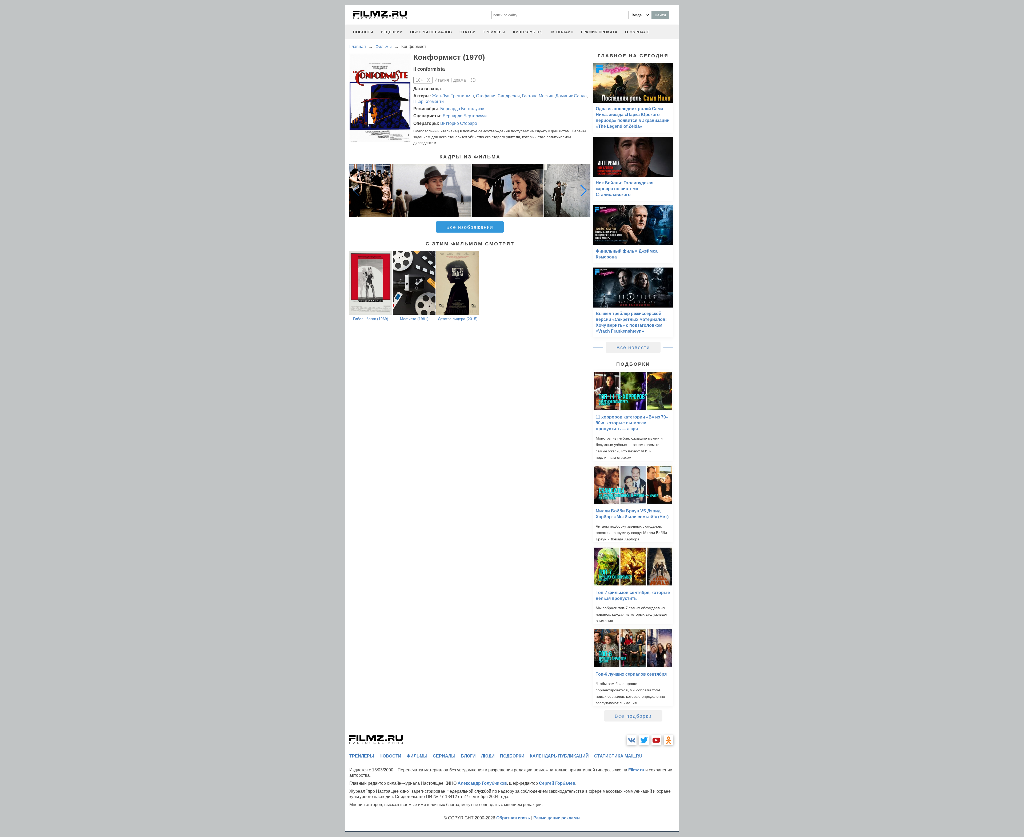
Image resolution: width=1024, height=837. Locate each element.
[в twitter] (644, 740)
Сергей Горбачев (557, 783)
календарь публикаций (559, 756)
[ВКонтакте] (632, 740)
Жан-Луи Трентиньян (453, 96)
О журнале (637, 32)
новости (363, 32)
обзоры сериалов (431, 32)
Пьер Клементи (428, 101)
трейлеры (494, 32)
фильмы (417, 756)
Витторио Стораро (458, 123)
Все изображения (469, 227)
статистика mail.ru (618, 756)
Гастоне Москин (537, 96)
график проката (599, 32)
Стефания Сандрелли (498, 96)
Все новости (633, 347)
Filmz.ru (636, 770)
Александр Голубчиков (482, 783)
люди (488, 756)
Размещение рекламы (557, 818)
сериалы (444, 756)
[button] (583, 190)
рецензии (392, 32)
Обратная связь (513, 818)
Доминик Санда (571, 96)
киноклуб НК (527, 32)
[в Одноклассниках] (668, 740)
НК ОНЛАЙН (562, 32)
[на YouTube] (656, 740)
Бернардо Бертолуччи (462, 108)
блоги (468, 756)
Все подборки (633, 716)
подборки (512, 756)
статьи (467, 32)
